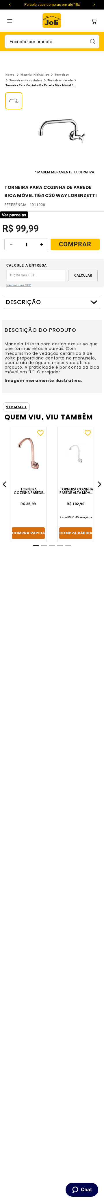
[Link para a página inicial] (9, 75)
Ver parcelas (14, 214)
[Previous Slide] (10, 4)
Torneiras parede (60, 80)
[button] (61, 130)
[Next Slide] (94, 4)
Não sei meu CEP (18, 285)
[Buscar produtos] (92, 41)
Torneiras (62, 74)
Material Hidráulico (35, 74)
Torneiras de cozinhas (26, 80)
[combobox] (52, 41)
